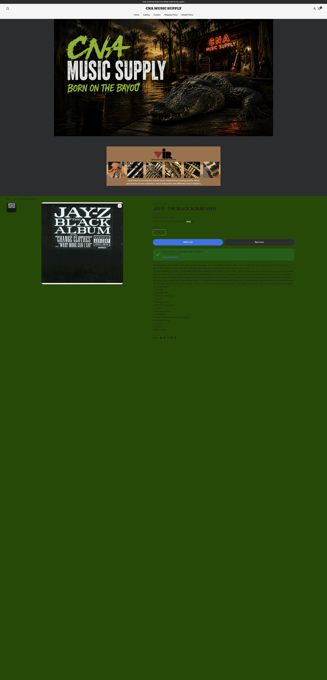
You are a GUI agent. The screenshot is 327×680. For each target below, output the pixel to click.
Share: (155, 338)
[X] (164, 337)
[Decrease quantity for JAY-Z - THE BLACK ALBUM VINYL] (155, 232)
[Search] (8, 8)
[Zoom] (120, 206)
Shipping (156, 217)
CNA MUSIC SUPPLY (164, 8)
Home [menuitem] (136, 15)
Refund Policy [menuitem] (187, 15)
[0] (318, 8)
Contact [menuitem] (157, 15)
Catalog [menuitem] (146, 15)
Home (8, 199)
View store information (170, 257)
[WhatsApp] (171, 337)
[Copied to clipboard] (175, 337)
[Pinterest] (168, 337)
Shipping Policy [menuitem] (171, 15)
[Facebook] (160, 337)
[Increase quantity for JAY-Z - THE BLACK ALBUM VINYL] (163, 232)
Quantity (156, 227)
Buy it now (259, 242)
